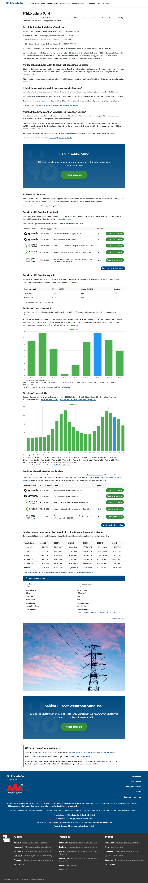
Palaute (138, 792)
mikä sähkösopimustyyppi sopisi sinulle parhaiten (78, 400)
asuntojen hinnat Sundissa (38, 756)
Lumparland (101, 612)
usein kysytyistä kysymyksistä (61, 138)
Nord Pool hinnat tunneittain (62, 465)
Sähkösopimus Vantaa (55, 810)
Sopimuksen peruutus (132, 797)
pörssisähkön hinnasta (49, 400)
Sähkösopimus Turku (92, 810)
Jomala (86, 612)
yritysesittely (72, 806)
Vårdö (114, 612)
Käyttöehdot (136, 776)
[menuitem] (37, 3)
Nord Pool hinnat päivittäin (62, 387)
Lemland (93, 612)
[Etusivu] (15, 3)
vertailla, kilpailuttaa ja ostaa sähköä (67, 803)
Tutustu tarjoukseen (114, 233)
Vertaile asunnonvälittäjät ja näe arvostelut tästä (74, 818)
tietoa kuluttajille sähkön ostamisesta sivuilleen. (61, 105)
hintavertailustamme (63, 219)
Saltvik (109, 612)
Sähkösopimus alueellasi (127, 810)
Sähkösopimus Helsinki (18, 810)
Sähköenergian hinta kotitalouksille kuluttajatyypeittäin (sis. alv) (74, 573)
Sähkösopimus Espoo (37, 810)
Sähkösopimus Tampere (73, 810)
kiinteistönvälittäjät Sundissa (80, 756)
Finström (80, 612)
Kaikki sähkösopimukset (114, 268)
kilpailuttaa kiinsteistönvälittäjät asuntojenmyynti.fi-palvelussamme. (91, 752)
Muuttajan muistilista (133, 786)
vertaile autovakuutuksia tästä (101, 822)
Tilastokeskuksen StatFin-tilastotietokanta (40, 573)
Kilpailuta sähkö (74, 174)
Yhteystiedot (136, 781)
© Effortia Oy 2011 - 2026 (14, 779)
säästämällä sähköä (78, 53)
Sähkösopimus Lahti (108, 810)
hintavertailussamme (95, 475)
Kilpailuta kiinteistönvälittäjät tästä (81, 815)
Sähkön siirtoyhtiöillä (85, 116)
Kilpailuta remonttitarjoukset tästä (81, 826)
